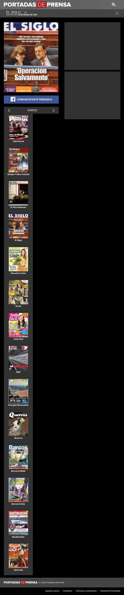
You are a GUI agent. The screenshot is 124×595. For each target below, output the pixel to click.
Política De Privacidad (110, 591)
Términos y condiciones (86, 591)
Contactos (67, 591)
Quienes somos (52, 591)
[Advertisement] (92, 45)
